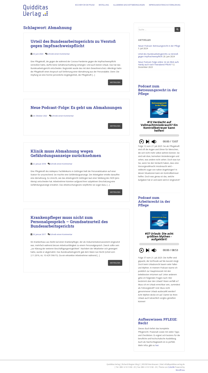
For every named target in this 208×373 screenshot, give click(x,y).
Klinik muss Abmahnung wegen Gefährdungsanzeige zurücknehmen (66, 153)
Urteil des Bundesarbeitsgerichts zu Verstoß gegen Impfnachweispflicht (73, 43)
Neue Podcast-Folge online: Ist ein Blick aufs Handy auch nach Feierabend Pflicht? (158, 63)
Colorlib (171, 367)
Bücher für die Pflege (85, 5)
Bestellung (104, 5)
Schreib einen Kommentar (58, 54)
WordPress (180, 370)
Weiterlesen (115, 82)
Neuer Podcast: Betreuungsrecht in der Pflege (159, 45)
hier (157, 345)
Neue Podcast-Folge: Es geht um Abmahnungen (76, 107)
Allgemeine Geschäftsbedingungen (129, 5)
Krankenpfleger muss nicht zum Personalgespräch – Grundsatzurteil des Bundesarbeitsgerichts (69, 222)
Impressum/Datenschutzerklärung (164, 5)
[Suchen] (177, 29)
